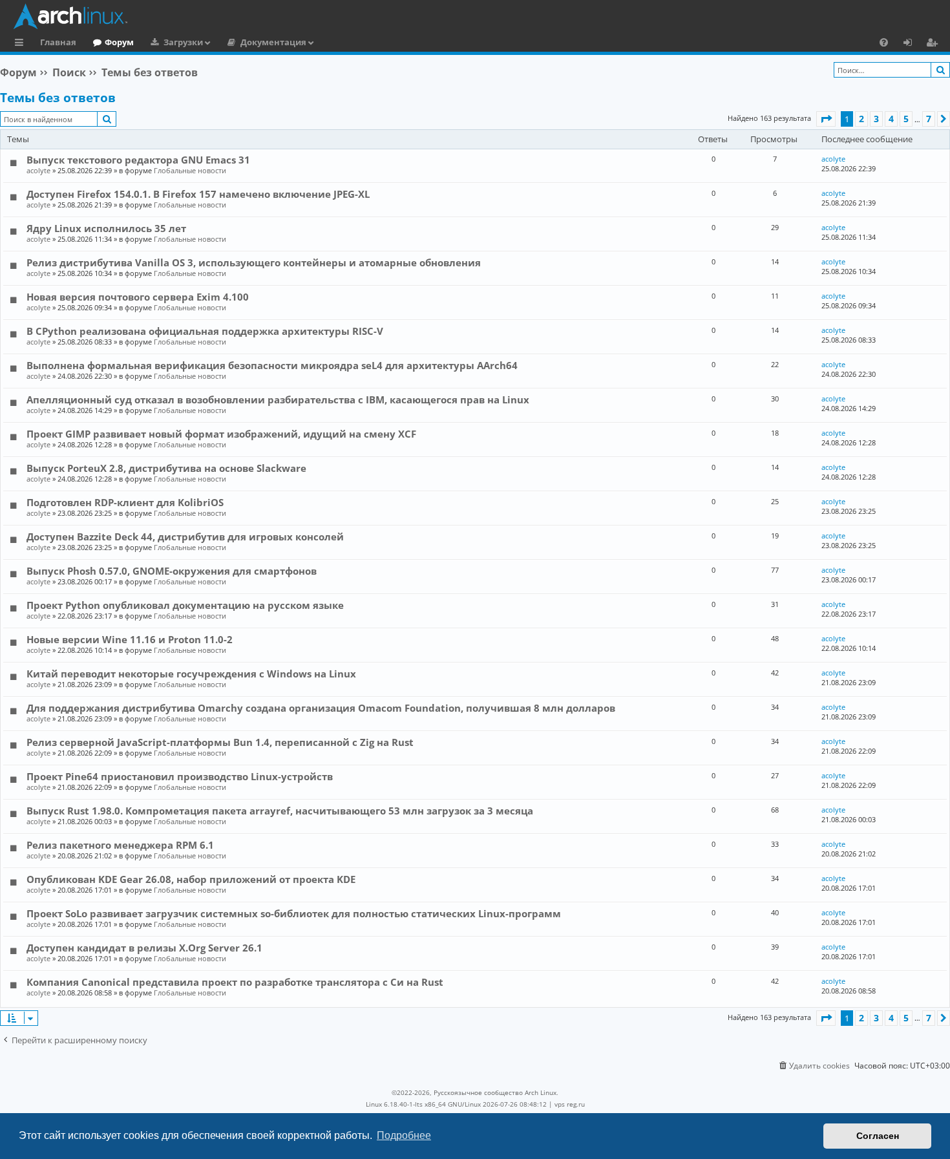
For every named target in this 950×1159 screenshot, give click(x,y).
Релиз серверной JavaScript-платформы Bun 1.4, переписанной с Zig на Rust (220, 742)
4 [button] (891, 118)
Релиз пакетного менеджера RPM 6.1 (120, 844)
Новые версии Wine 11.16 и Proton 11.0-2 (129, 639)
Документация (273, 42)
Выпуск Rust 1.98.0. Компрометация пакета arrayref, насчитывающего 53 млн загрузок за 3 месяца (279, 810)
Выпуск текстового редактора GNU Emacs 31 (138, 159)
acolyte (38, 170)
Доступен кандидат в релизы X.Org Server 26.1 (144, 947)
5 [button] (906, 118)
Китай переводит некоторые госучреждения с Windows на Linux (191, 673)
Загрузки (183, 42)
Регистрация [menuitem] (934, 44)
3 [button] (876, 118)
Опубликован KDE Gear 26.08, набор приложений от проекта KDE (190, 879)
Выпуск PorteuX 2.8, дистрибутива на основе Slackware (166, 468)
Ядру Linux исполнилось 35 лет (106, 228)
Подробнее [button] (404, 1135)
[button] (826, 119)
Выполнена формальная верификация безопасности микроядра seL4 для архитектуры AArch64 (272, 365)
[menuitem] (884, 42)
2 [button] (861, 118)
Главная (58, 42)
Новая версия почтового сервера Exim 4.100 (137, 296)
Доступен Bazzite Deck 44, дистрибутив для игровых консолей (185, 536)
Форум (119, 42)
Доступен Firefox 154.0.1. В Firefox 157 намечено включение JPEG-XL (198, 193)
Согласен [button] (877, 1136)
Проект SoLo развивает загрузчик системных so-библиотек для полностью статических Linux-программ (293, 913)
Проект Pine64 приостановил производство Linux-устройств (179, 776)
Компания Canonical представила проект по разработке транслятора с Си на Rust (234, 981)
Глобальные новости (190, 170)
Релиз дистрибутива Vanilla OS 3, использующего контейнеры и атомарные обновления (253, 262)
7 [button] (928, 118)
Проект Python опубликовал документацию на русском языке (185, 605)
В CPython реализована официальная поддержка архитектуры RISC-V (204, 330)
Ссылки (21, 44)
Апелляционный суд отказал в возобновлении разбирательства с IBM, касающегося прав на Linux (277, 399)
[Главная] (478, 16)
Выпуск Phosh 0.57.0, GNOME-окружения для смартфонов (171, 570)
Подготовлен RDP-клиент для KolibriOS (125, 502)
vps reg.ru (569, 1104)
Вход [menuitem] (912, 44)
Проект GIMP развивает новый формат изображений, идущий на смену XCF (221, 433)
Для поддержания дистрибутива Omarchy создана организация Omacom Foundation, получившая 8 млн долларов (320, 707)
